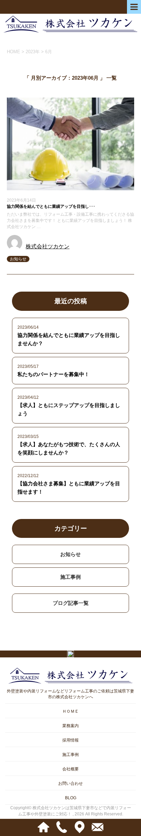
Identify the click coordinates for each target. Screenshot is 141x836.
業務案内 (70, 725)
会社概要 (70, 769)
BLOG (70, 797)
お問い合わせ (70, 783)
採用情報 (70, 740)
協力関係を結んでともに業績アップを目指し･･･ (51, 206)
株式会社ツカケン (47, 246)
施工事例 (70, 577)
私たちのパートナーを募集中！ (53, 374)
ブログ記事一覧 (71, 603)
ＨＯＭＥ (70, 711)
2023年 (33, 51)
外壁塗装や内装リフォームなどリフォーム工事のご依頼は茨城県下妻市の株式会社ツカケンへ (70, 694)
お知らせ (18, 259)
